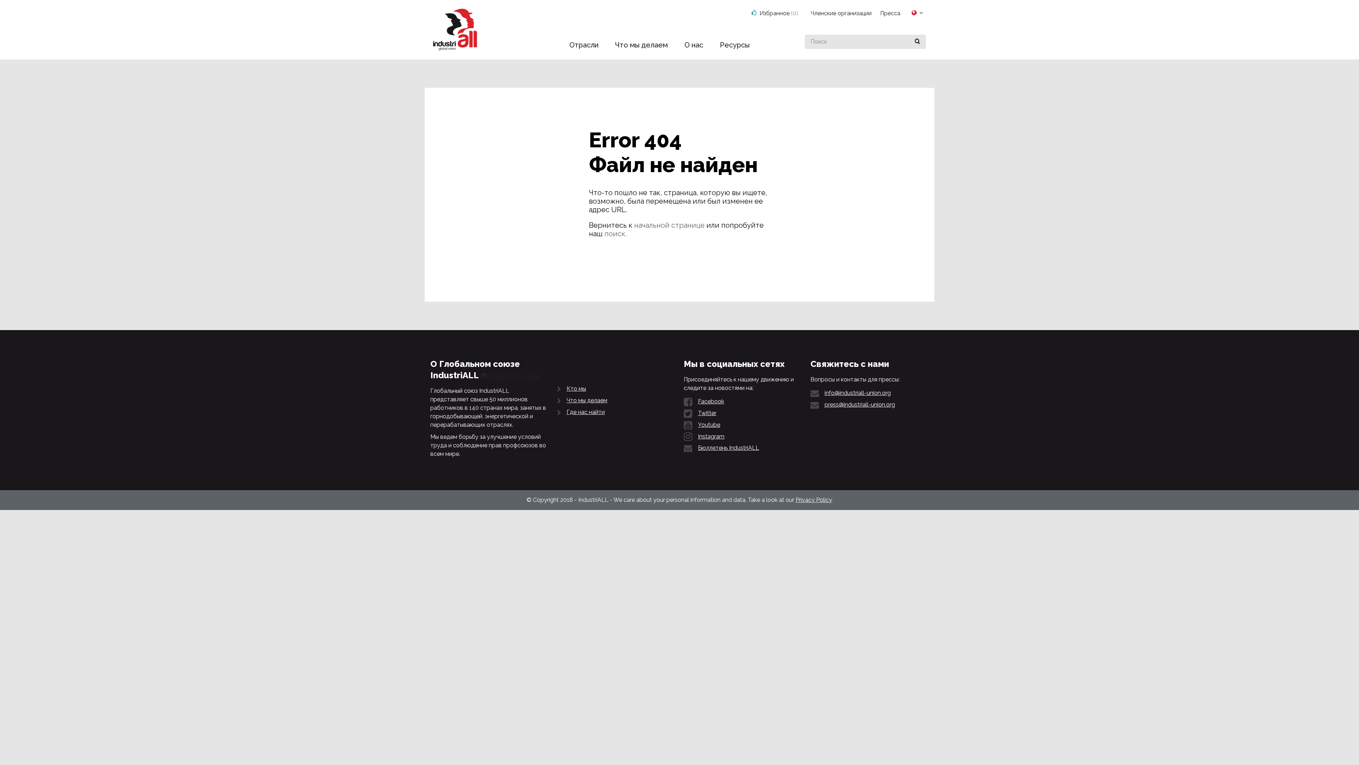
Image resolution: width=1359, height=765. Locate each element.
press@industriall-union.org (860, 404)
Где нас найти (586, 412)
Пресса (890, 13)
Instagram (711, 436)
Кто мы (576, 388)
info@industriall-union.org (858, 393)
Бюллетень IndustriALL (728, 447)
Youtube (709, 424)
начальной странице (669, 225)
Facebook (711, 401)
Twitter (707, 413)
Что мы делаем (587, 400)
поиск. (615, 234)
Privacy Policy (814, 500)
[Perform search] (917, 42)
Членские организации (841, 13)
